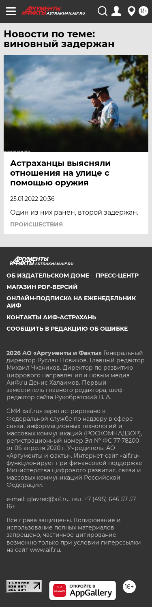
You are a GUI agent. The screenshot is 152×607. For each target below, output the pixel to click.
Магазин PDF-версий (42, 287)
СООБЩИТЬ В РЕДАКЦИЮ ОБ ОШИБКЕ (67, 328)
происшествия (36, 224)
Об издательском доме (47, 275)
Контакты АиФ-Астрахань (51, 317)
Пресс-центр (117, 275)
